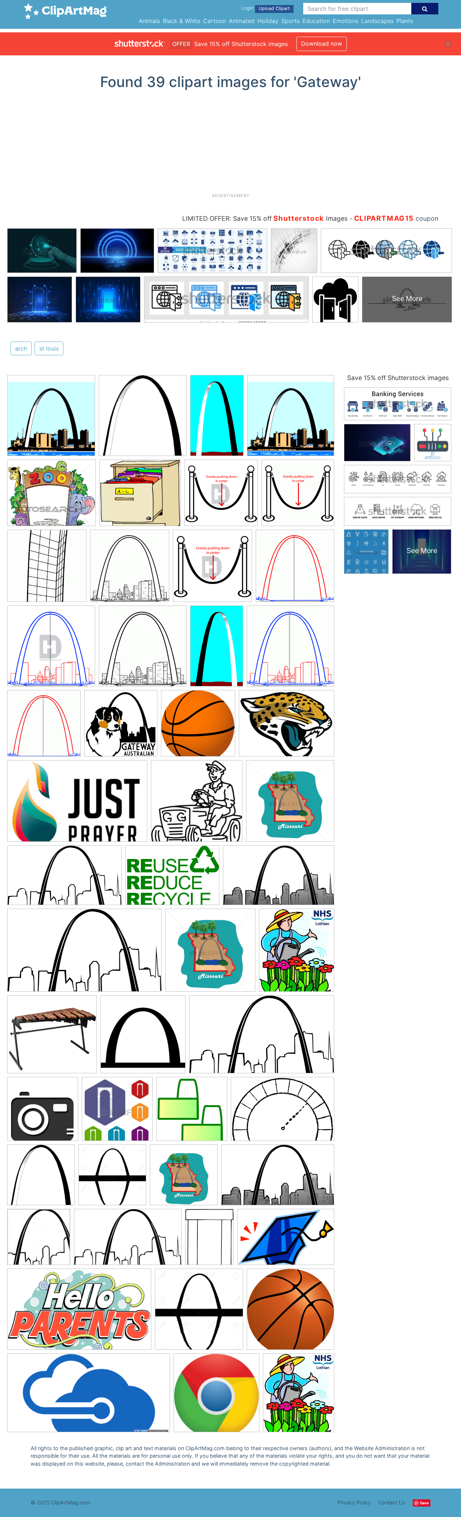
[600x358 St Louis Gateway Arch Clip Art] (277, 1178)
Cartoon (214, 20)
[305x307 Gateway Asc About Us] (121, 726)
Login (247, 8)
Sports (290, 20)
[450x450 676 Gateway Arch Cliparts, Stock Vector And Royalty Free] (117, 1112)
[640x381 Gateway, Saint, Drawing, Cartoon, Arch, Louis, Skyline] (278, 878)
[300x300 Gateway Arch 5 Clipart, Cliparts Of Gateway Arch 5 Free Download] (142, 418)
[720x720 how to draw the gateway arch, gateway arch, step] (221, 496)
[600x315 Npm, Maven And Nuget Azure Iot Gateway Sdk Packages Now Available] (89, 1396)
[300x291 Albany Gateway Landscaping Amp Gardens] (196, 804)
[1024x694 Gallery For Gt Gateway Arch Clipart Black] (282, 1112)
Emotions (345, 20)
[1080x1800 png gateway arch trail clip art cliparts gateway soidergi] (217, 649)
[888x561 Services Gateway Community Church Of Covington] (77, 804)
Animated (242, 20)
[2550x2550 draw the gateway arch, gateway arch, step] (47, 569)
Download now (321, 43)
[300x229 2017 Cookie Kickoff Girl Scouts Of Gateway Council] (286, 726)
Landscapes (377, 20)
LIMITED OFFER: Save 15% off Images (265, 218)
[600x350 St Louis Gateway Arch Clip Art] (84, 954)
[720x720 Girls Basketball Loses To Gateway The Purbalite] (290, 1312)
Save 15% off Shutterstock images (398, 377)
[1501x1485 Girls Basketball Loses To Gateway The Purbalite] (198, 726)
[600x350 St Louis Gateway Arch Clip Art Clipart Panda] (64, 879)
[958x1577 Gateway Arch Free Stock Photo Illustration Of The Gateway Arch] (217, 418)
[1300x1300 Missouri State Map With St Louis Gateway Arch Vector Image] (290, 804)
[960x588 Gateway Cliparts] (79, 1313)
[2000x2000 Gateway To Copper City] (216, 1396)
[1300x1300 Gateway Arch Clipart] (112, 1178)
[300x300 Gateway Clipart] (41, 1178)
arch (21, 348)
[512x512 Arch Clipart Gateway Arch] (143, 1038)
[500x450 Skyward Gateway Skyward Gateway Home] (140, 496)
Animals (149, 20)
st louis (49, 348)
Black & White (181, 20)
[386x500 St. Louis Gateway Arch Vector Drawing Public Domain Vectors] (209, 1240)
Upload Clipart (274, 8)
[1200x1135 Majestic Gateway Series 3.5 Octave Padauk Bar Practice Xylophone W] (52, 1038)
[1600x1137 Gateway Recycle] (172, 879)
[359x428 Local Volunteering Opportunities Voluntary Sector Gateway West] (296, 953)
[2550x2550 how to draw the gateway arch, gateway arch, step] (298, 496)
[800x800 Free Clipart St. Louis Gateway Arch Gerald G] (192, 1112)
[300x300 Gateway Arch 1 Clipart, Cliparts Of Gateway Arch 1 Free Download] (51, 418)
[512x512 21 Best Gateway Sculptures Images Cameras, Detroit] (43, 1112)
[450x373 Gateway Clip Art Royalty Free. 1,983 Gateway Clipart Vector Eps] (51, 496)
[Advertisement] (230, 144)
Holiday (268, 20)
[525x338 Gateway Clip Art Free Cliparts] (286, 1240)
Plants (405, 20)
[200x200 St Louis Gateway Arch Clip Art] (39, 1240)
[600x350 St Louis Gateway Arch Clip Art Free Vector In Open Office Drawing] (127, 1240)
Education (316, 20)
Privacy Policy (354, 1502)
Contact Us (392, 1502)
